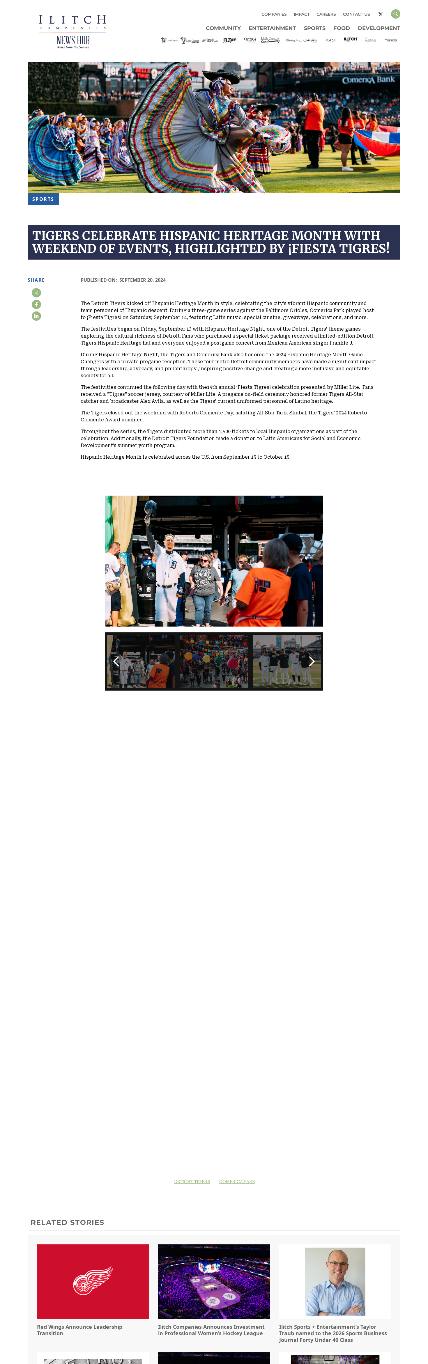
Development (379, 28)
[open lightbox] (214, 561)
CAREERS (326, 14)
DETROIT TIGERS (192, 1181)
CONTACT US (356, 14)
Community (223, 28)
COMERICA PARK (237, 1181)
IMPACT (301, 14)
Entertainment (272, 28)
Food (341, 28)
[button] (116, 661)
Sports (315, 28)
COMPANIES (274, 14)
